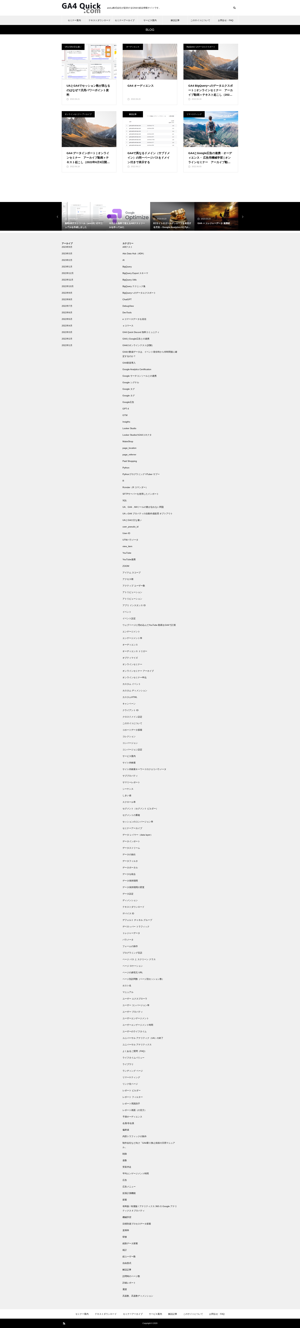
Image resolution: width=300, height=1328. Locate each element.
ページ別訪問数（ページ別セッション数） (143, 979)
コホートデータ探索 (132, 730)
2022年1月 (67, 345)
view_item (127, 546)
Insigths (126, 422)
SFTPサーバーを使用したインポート (140, 494)
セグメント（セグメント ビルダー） (140, 808)
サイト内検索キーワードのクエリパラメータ (144, 769)
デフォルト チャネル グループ (137, 920)
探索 (124, 1199)
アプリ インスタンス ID (134, 605)
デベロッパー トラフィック (135, 926)
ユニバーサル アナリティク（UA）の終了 (142, 1038)
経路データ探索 (130, 1243)
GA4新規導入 (129, 363)
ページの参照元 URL (132, 972)
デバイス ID (128, 913)
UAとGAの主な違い (73, 47)
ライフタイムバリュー (133, 1057)
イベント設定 (129, 618)
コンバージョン (130, 743)
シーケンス (127, 789)
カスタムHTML (129, 697)
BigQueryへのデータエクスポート (201, 47)
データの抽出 (129, 854)
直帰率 (125, 1230)
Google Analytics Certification (136, 369)
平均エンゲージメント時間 (135, 1173)
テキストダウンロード (99, 20)
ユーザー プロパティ (132, 1012)
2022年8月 (67, 299)
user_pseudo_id (130, 526)
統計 (124, 1250)
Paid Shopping (129, 461)
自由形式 (126, 1263)
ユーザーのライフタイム (134, 1031)
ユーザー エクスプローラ (134, 998)
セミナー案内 (74, 20)
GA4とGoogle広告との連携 (135, 338)
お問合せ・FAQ (225, 20)
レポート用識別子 (131, 1103)
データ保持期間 (130, 880)
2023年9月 (67, 247)
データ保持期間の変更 (133, 887)
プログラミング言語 (132, 953)
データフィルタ (130, 861)
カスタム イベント (131, 684)
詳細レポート (129, 1282)
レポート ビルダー (131, 1090)
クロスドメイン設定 (132, 717)
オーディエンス (132, 47)
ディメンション (130, 900)
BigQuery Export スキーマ (135, 273)
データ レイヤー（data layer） (137, 835)
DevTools (127, 312)
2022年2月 (67, 338)
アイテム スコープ (131, 572)
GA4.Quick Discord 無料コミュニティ (140, 332)
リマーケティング (194, 114)
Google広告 (128, 402)
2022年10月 (68, 286)
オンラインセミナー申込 (134, 677)
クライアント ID (130, 710)
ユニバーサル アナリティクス (137, 1044)
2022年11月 (67, 279)
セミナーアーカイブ (125, 20)
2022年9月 (67, 293)
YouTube (126, 553)
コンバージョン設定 (132, 749)
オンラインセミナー (132, 664)
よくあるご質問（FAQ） (134, 1051)
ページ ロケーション (132, 966)
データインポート (131, 841)
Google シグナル (130, 382)
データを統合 (129, 874)
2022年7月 (67, 306)
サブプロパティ (130, 776)
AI (123, 260)
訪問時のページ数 (131, 1276)
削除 (124, 1154)
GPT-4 (125, 408)
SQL (124, 500)
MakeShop (127, 441)
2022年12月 (68, 273)
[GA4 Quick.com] (81, 8)
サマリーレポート (131, 782)
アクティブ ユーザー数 (133, 585)
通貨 (124, 1289)
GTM (125, 415)
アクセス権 (127, 579)
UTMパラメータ (130, 540)
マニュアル (127, 992)
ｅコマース (127, 325)
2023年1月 (67, 266)
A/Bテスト (127, 247)
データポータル (130, 867)
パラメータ (127, 939)
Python (125, 467)
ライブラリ (127, 1064)
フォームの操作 (130, 946)
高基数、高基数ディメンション (137, 1296)
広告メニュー (129, 1186)
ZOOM (125, 566)
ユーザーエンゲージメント (135, 1018)
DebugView (128, 306)
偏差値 (125, 1130)
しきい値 (126, 795)
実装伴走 (126, 1167)
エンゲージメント (131, 631)
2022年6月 (67, 312)
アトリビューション (132, 592)
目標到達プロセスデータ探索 (136, 1223)
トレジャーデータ (131, 933)
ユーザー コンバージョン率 (135, 1005)
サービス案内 (150, 20)
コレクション (129, 736)
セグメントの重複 (131, 815)
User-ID (126, 533)
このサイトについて (200, 20)
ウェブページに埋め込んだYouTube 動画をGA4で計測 (149, 625)
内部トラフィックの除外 (134, 1136)
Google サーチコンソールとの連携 (139, 376)
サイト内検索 (129, 762)
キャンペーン (129, 703)
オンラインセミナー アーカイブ (78, 114)
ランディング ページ (132, 1071)
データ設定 (127, 894)
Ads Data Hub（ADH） (133, 253)
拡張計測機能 (129, 1193)
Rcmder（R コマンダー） (135, 487)
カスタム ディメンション (134, 690)
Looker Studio (129, 428)
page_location (129, 448)
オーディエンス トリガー (134, 651)
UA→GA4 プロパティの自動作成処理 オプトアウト (147, 513)
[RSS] (64, 1323)
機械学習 (126, 1217)
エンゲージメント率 (132, 638)
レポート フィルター (132, 1097)
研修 (124, 1237)
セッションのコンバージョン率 (137, 821)
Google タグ (128, 389)
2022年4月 (67, 325)
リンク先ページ (130, 1084)
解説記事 (175, 20)
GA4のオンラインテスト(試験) (137, 345)
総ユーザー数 (129, 1256)
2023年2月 (67, 260)
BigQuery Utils (129, 279)
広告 (124, 1180)
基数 (124, 1160)
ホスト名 (126, 985)
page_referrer (129, 454)
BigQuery (127, 266)
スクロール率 (129, 802)
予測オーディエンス (132, 1116)
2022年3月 (67, 332)
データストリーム (131, 848)
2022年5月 (67, 319)
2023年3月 (67, 253)
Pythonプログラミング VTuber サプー (141, 474)
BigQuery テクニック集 (133, 286)
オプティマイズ (130, 658)
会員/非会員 (128, 1123)
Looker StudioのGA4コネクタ (137, 435)
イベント (126, 612)
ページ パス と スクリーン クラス (139, 959)
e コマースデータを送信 (134, 319)
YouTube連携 (129, 559)
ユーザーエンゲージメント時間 (137, 1025)
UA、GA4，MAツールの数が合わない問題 (143, 507)
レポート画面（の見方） (134, 1110)
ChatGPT (127, 299)
